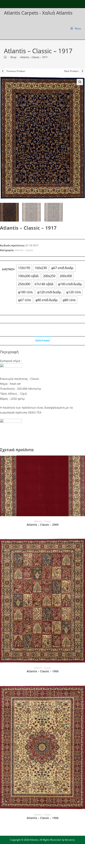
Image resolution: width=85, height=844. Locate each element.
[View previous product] (3, 71)
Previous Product (16, 71)
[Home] (5, 57)
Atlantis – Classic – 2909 (43, 524)
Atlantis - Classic (24, 250)
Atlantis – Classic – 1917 (33, 57)
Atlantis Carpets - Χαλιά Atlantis (38, 12)
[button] (80, 82)
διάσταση (8, 269)
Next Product (71, 71)
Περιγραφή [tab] (42, 340)
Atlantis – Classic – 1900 (43, 671)
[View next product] (82, 71)
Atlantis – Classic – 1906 (43, 818)
